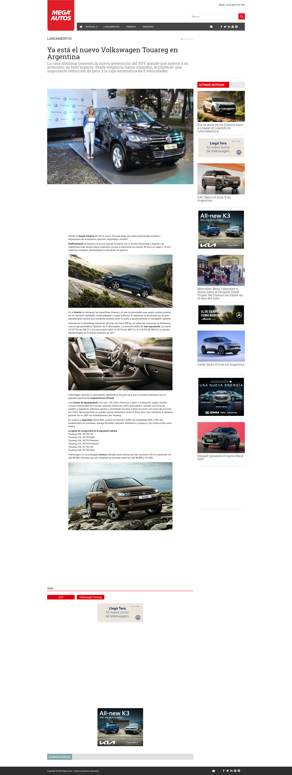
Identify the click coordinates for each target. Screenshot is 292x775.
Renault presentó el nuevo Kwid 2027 (220, 457)
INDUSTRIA (148, 26)
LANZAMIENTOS (111, 26)
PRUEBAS (131, 26)
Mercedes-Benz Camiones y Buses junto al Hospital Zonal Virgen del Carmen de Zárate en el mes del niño (220, 293)
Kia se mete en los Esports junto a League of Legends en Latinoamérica (220, 128)
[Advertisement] (120, 207)
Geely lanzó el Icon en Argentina (220, 364)
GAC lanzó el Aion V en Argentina (214, 198)
